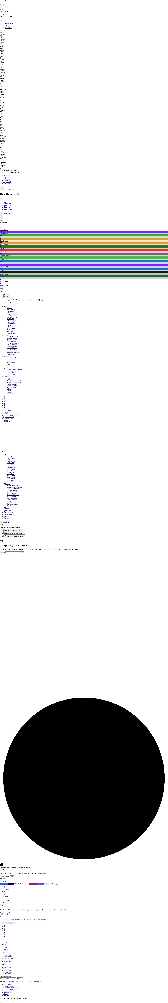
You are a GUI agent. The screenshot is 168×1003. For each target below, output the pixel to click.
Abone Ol (19, 978)
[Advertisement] (83, 436)
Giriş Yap (2, 913)
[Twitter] (4, 399)
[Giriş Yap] (1, 287)
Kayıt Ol (8, 913)
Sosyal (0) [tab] (6, 295)
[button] (1, 218)
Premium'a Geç (6, 213)
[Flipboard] (4, 403)
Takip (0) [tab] (6, 296)
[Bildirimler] (1, 289)
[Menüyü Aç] (2, 199)
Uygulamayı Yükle (5, 922)
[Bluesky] (4, 405)
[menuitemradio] (14, 530)
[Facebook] (4, 397)
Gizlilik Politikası (5, 876)
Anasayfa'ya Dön (5, 554)
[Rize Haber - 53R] (7, 189)
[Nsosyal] (4, 407)
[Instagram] (4, 401)
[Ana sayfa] (5, 451)
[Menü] (2, 187)
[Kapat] (1, 220)
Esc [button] (20, 1002)
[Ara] (1, 215)
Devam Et (14, 922)
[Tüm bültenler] (1, 870)
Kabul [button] (12, 876)
